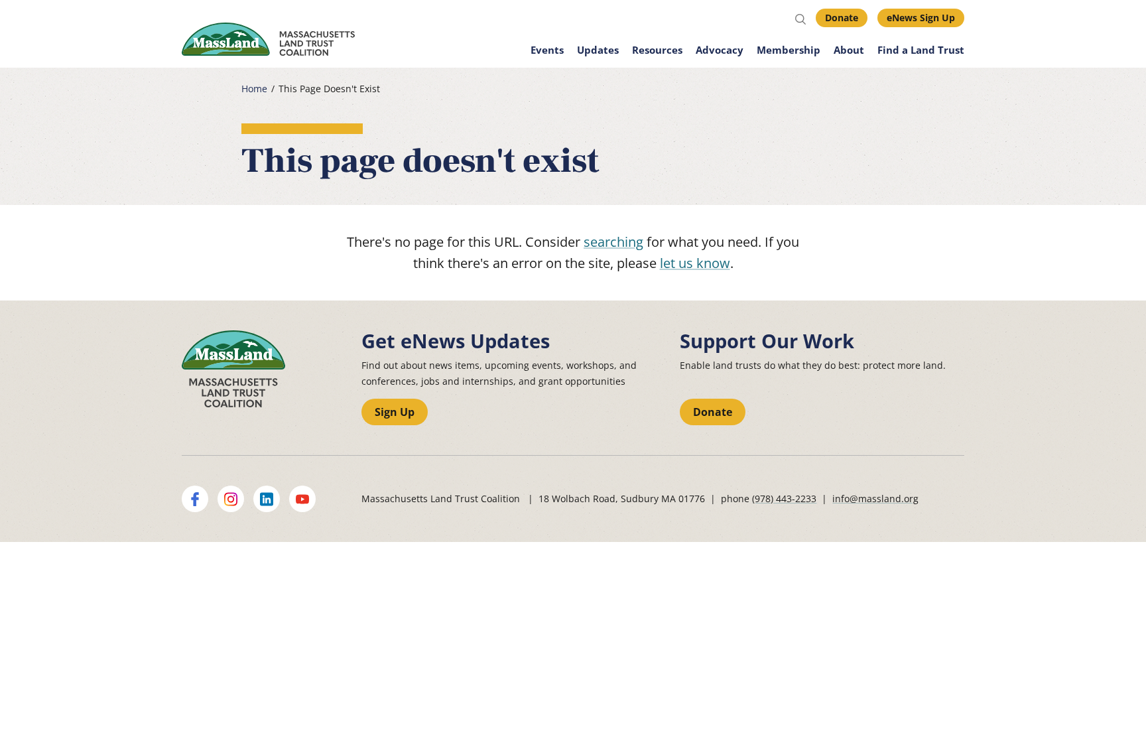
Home (254, 89)
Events (547, 49)
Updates (598, 49)
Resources (657, 49)
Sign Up (394, 412)
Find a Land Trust (920, 49)
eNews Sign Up (921, 17)
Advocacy (719, 49)
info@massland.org (875, 498)
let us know (695, 263)
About (849, 49)
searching (613, 242)
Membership (788, 49)
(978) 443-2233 (784, 498)
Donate (841, 17)
